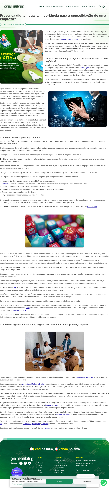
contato (47, 428)
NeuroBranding (59, 468)
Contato (40, 472)
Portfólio (5, 184)
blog (14, 287)
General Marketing (52, 405)
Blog (2, 424)
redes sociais (92, 207)
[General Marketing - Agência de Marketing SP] (22, 460)
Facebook (27, 424)
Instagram (36, 424)
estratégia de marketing (84, 377)
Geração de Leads (60, 463)
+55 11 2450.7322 (85, 470)
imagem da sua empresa (69, 39)
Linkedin (44, 424)
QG (39, 460)
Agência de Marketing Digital (33, 384)
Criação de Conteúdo (60, 465)
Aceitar (59, 481)
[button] (58, 6)
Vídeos (40, 468)
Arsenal (40, 463)
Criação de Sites (59, 460)
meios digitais (85, 68)
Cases (40, 465)
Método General (59, 470)
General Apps (58, 472)
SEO (27, 308)
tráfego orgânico (19, 310)
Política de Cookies (17, 484)
